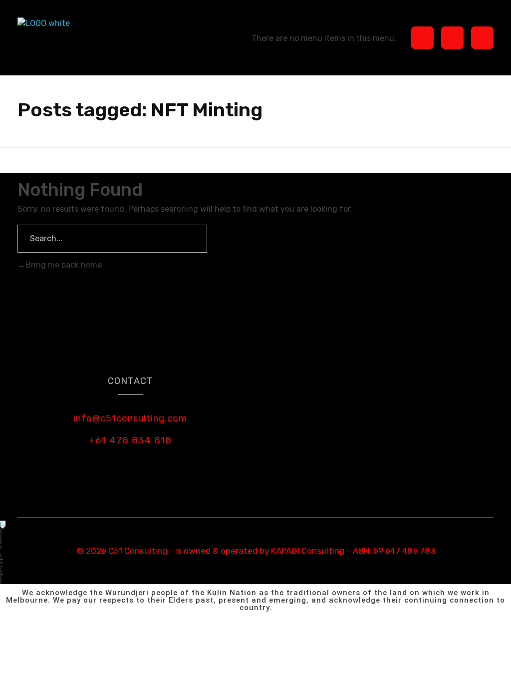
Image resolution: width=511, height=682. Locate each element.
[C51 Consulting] (57, 37)
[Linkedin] (482, 37)
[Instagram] (452, 37)
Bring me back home (63, 265)
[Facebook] (422, 37)
